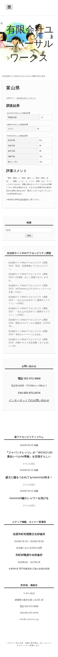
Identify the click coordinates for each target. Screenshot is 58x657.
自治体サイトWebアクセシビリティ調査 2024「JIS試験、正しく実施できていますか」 (28, 277)
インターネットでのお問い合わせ (29, 400)
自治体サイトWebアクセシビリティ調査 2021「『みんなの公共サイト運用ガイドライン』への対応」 (29, 311)
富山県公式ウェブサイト (26, 98)
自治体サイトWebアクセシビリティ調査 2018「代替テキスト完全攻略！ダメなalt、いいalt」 (29, 342)
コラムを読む (29, 463)
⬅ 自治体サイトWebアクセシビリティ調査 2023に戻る (23, 76)
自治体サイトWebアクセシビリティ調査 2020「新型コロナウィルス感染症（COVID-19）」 (29, 323)
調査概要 (23, 199)
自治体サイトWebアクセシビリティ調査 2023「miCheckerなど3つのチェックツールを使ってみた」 (29, 288)
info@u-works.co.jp (29, 619)
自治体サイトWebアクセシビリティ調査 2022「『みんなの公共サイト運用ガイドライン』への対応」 (29, 300)
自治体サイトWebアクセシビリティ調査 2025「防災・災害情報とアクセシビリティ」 (28, 265)
